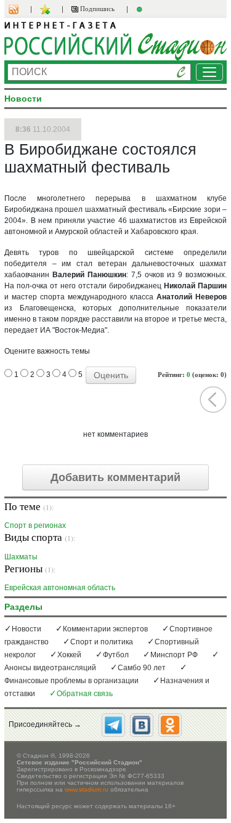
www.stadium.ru (86, 789)
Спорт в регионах (35, 525)
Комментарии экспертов (105, 629)
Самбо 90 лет (142, 667)
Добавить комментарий (115, 477)
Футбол (116, 655)
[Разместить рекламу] (141, 9)
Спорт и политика (101, 642)
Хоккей (69, 655)
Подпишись (96, 8)
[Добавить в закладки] (46, 9)
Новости (26, 629)
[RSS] (20, 9)
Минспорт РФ (174, 655)
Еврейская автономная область (59, 587)
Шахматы (21, 557)
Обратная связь (85, 693)
